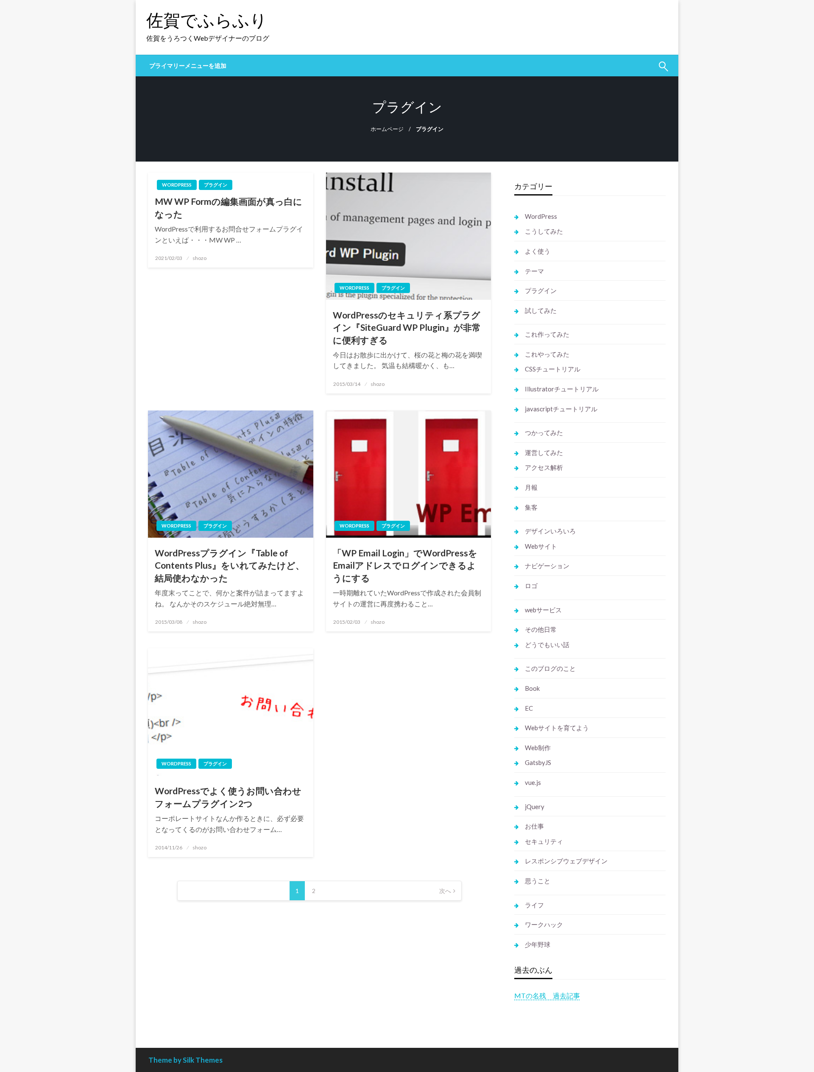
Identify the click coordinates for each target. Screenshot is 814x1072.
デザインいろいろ (550, 531)
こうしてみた (544, 231)
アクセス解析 (544, 467)
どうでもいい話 (547, 644)
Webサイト (541, 546)
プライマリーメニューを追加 (187, 65)
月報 (531, 487)
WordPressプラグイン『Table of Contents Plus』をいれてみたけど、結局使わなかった (229, 565)
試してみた (541, 310)
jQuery (534, 806)
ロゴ (531, 585)
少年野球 (537, 944)
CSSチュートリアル (552, 369)
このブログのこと (550, 668)
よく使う (537, 251)
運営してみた (544, 452)
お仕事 (534, 826)
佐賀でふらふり (206, 20)
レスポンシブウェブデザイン (566, 861)
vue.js (533, 782)
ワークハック (544, 924)
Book (532, 688)
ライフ (534, 905)
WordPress (177, 184)
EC (529, 708)
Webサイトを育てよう (557, 727)
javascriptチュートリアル (561, 409)
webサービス (543, 610)
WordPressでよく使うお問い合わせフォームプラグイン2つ (228, 796)
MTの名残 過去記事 (547, 995)
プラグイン (215, 184)
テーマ (534, 271)
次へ (445, 890)
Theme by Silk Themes (185, 1059)
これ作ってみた (547, 334)
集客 (531, 507)
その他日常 (541, 629)
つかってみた (544, 432)
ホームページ (387, 129)
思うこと (537, 881)
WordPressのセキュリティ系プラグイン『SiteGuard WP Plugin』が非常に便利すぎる (407, 327)
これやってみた (547, 354)
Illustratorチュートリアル (562, 389)
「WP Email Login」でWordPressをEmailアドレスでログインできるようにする (405, 565)
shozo (199, 258)
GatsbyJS (538, 762)
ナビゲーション (547, 566)
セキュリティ (544, 841)
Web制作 (538, 747)
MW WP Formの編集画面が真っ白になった (228, 207)
